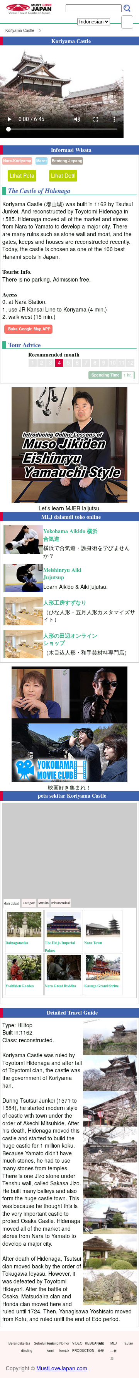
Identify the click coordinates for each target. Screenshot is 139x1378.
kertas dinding (26, 1347)
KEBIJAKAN (89, 1343)
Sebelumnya (38, 1343)
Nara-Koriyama (17, 160)
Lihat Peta (22, 175)
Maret (41, 160)
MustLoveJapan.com (61, 1368)
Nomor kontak (64, 1347)
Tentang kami (51, 1347)
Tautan (127, 1343)
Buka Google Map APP (29, 329)
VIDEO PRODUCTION (76, 1347)
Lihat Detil (63, 175)
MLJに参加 (113, 1350)
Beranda (13, 1343)
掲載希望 (101, 1347)
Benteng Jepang (67, 160)
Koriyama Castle (19, 30)
